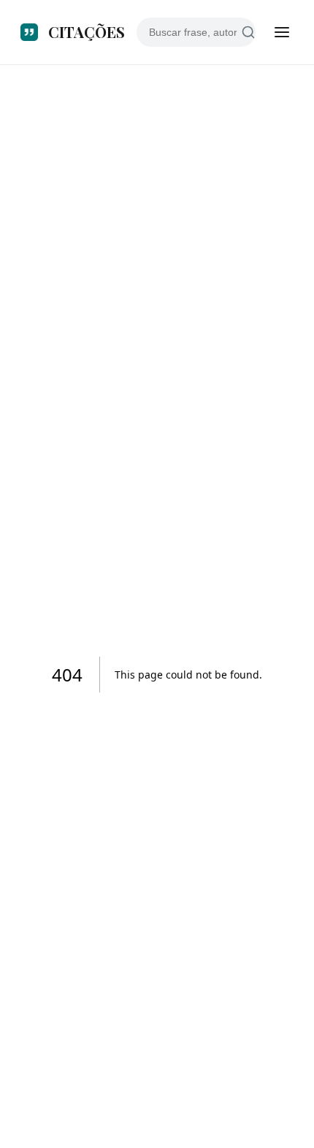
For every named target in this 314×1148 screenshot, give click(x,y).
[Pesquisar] (249, 32)
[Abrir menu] (281, 32)
